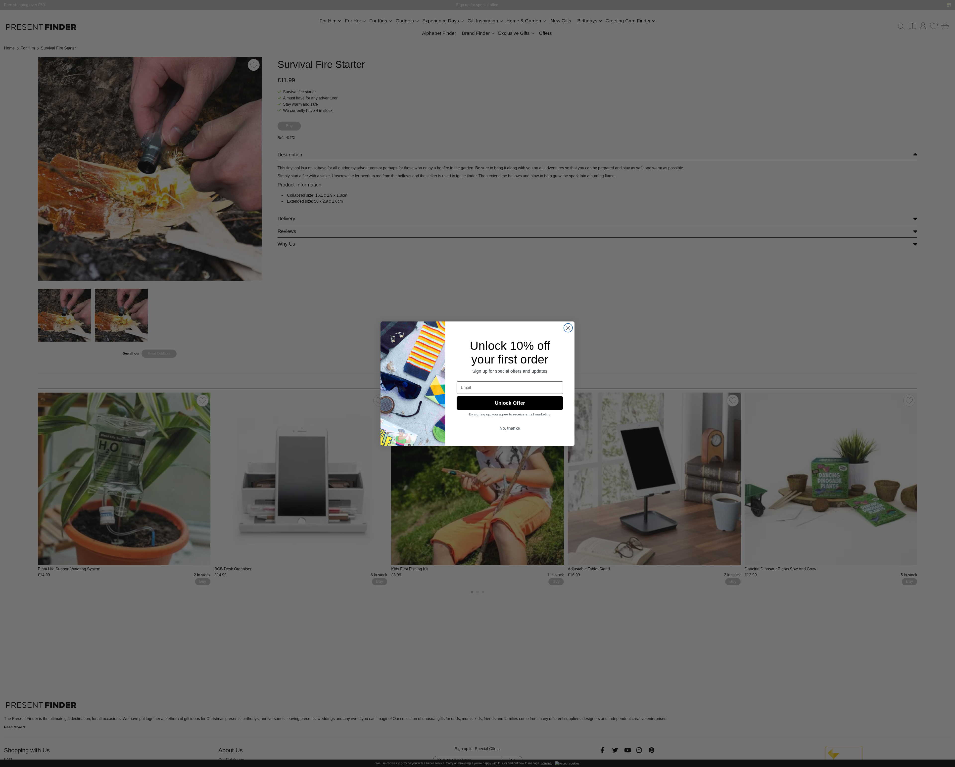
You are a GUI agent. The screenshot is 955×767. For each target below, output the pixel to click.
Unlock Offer (510, 403)
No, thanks (510, 428)
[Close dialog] (568, 327)
